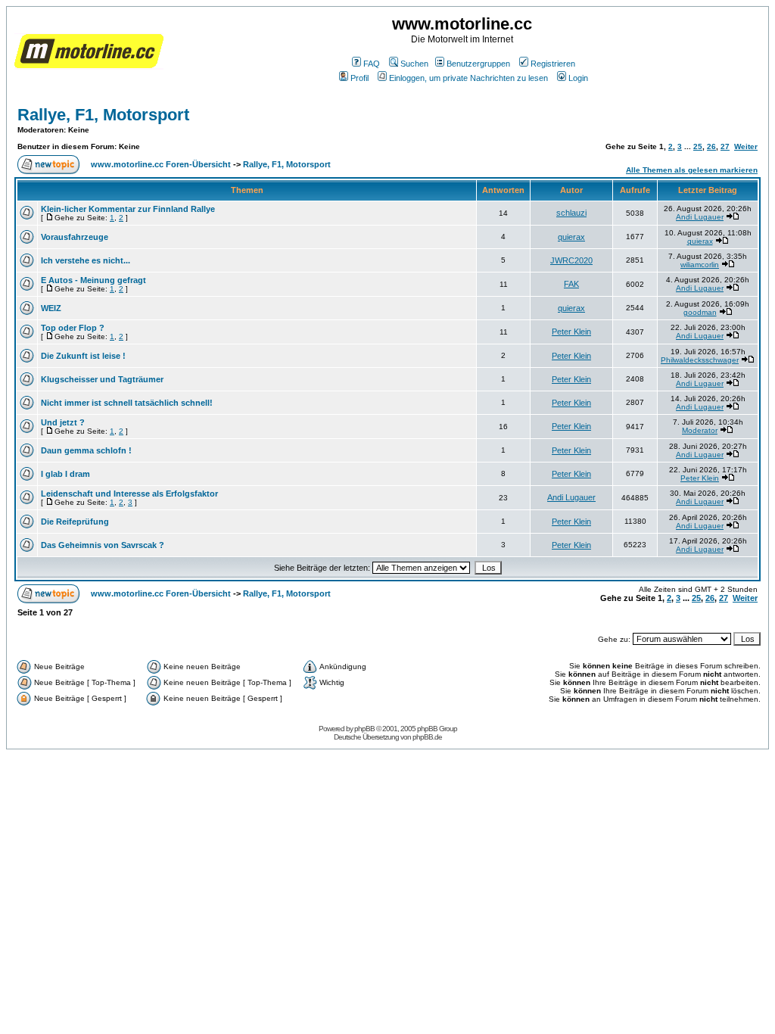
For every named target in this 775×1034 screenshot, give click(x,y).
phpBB (364, 728)
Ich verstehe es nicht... (85, 260)
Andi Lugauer (700, 217)
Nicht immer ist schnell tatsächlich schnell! (127, 402)
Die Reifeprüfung (75, 521)
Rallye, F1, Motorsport (103, 114)
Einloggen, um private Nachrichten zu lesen (468, 78)
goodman (700, 312)
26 (711, 146)
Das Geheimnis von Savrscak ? (102, 545)
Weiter (746, 146)
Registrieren (553, 63)
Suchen (414, 63)
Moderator (699, 430)
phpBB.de (427, 737)
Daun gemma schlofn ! (86, 450)
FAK (571, 283)
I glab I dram (65, 473)
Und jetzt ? (63, 422)
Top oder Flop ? (72, 327)
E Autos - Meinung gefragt (93, 280)
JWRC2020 (571, 260)
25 (697, 146)
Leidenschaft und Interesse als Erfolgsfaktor (129, 493)
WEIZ (51, 308)
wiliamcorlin (699, 264)
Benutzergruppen (478, 63)
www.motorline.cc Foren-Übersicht (161, 164)
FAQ (371, 63)
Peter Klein (571, 331)
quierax (571, 236)
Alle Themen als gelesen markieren (692, 170)
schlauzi (571, 212)
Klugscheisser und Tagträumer (102, 379)
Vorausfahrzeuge (74, 236)
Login (578, 78)
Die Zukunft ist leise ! (83, 355)
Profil (359, 78)
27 (725, 146)
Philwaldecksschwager (700, 360)
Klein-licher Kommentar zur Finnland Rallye (128, 208)
